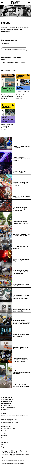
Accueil (3, 19)
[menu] (2, 3)
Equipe (3, 444)
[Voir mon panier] (28, 2)
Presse (7, 19)
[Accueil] (15, 2)
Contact (3, 430)
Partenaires (4, 442)
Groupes (3, 437)
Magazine (4, 447)
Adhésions (4, 435)
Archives (3, 433)
